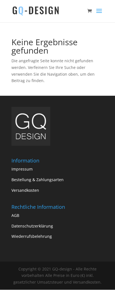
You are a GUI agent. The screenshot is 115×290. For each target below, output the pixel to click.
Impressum (22, 169)
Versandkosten (25, 190)
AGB (15, 215)
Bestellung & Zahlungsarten (37, 179)
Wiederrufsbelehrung (31, 236)
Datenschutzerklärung (32, 226)
